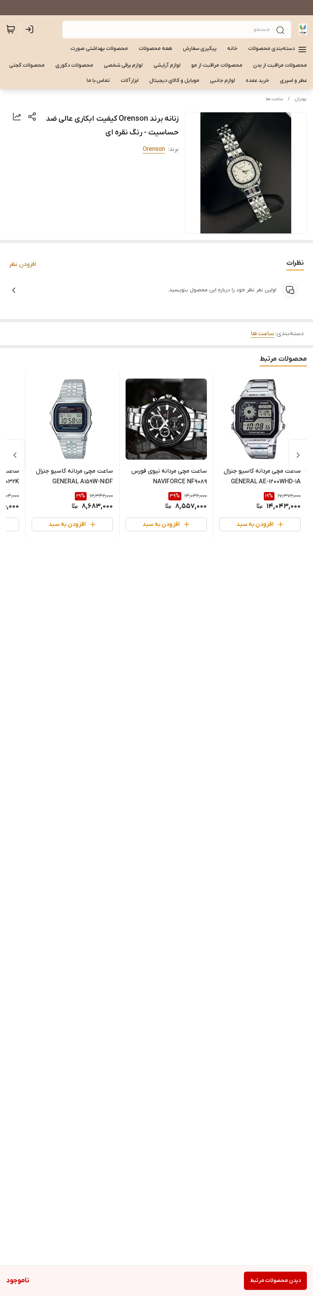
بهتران (300, 99)
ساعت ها (274, 99)
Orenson (154, 149)
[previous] (298, 455)
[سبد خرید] (10, 29)
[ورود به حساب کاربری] (31, 29)
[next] (15, 455)
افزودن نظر (22, 264)
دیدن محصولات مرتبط (275, 1280)
